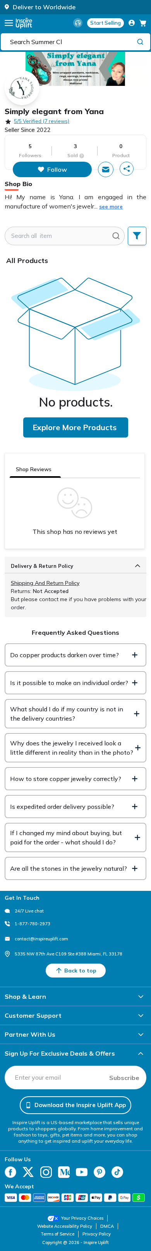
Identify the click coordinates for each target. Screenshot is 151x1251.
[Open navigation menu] (9, 23)
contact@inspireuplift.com (41, 939)
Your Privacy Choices (82, 1218)
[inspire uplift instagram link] (46, 1172)
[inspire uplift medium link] (64, 1172)
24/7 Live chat (29, 911)
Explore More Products (75, 427)
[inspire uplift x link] (28, 1172)
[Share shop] (127, 169)
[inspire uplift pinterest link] (99, 1172)
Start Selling (105, 23)
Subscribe (124, 1078)
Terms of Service (57, 1234)
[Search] (140, 41)
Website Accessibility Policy (64, 1226)
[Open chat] (105, 169)
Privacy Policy (96, 1234)
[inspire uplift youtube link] (82, 1172)
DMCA (107, 1226)
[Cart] (142, 23)
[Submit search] (116, 236)
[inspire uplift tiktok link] (117, 1172)
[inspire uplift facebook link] (10, 1172)
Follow (57, 169)
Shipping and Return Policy (45, 582)
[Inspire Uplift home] (24, 23)
